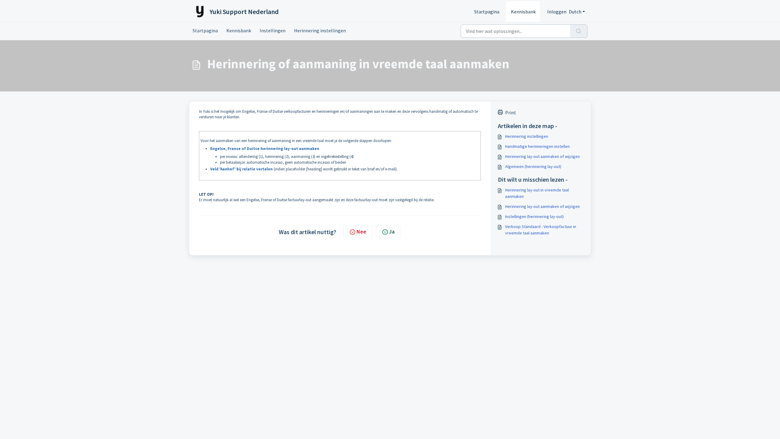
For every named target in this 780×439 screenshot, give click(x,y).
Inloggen (556, 12)
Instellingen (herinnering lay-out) (534, 216)
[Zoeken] (578, 31)
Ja (392, 231)
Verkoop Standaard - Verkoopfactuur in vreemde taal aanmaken (540, 230)
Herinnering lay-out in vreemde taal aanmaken (537, 193)
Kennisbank (523, 12)
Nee (361, 231)
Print (510, 112)
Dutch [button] (575, 12)
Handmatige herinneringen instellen (537, 146)
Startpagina (486, 12)
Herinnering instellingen (320, 30)
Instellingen (272, 30)
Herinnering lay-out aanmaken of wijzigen (542, 156)
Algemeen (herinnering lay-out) (533, 166)
